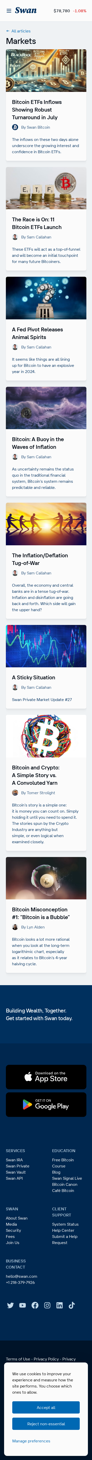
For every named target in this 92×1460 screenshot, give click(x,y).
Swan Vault (16, 1172)
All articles (21, 30)
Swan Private (17, 1165)
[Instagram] (47, 1305)
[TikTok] (71, 1305)
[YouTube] (22, 1305)
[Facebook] (35, 1305)
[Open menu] (9, 11)
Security (13, 1230)
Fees (10, 1236)
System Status (65, 1224)
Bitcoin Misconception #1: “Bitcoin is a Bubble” (41, 913)
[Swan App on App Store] (46, 1077)
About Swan (17, 1218)
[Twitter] (10, 1305)
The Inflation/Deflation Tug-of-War (40, 559)
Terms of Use (18, 1358)
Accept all (46, 1407)
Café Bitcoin (63, 1190)
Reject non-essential (46, 1423)
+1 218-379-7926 (20, 1282)
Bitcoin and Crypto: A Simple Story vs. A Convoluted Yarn (36, 775)
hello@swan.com (21, 1276)
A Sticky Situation (33, 677)
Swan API (14, 1178)
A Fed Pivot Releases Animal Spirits (37, 333)
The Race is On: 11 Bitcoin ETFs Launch (37, 223)
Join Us (12, 1242)
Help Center (63, 1230)
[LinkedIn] (59, 1305)
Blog (56, 1172)
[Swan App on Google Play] (46, 1104)
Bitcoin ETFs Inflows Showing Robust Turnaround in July (37, 109)
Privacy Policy (46, 1358)
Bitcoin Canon (64, 1184)
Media (11, 1224)
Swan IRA (14, 1159)
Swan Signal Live (67, 1178)
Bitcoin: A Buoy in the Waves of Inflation (38, 443)
